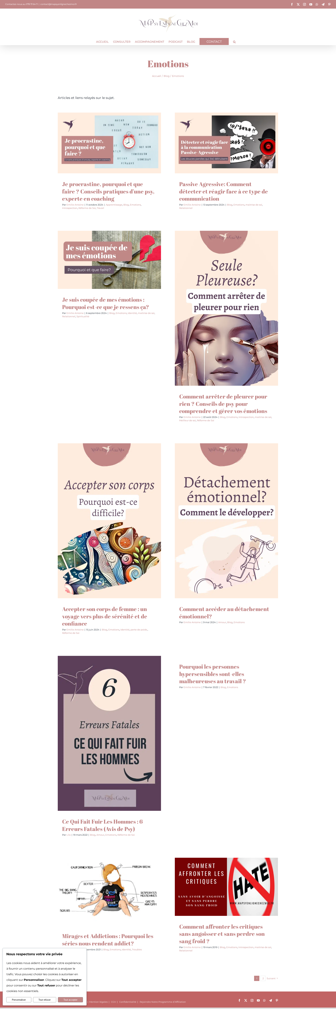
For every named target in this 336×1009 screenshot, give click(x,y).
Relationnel (244, 150)
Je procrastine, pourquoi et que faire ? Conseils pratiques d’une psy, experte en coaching (108, 191)
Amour (217, 528)
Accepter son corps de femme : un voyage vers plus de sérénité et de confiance (104, 616)
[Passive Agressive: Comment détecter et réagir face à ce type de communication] (226, 143)
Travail (145, 154)
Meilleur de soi (243, 319)
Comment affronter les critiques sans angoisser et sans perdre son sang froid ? (222, 934)
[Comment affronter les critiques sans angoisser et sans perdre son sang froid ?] (226, 887)
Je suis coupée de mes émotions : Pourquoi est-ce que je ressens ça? (105, 303)
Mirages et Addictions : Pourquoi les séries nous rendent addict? (107, 939)
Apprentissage (78, 154)
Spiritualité (139, 267)
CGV (113, 1001)
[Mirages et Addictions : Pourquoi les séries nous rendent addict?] (109, 891)
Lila (68, 834)
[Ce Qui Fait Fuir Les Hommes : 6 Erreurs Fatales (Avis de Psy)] (109, 733)
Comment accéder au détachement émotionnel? (224, 612)
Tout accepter (70, 999)
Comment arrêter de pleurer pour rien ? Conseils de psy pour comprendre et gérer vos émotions (223, 404)
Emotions (100, 154)
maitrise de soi (228, 150)
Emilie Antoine (75, 204)
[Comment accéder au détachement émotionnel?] (226, 520)
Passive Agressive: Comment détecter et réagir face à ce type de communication (223, 191)
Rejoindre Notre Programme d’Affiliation (163, 1001)
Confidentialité (127, 1001)
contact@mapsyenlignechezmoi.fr (58, 4)
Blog (90, 154)
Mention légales (98, 1001)
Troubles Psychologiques (124, 899)
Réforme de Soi (131, 154)
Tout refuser (44, 999)
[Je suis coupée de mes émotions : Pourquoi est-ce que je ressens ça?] (109, 260)
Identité (95, 267)
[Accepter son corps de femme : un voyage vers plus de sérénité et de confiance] (109, 520)
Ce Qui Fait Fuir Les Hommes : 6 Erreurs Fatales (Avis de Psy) (102, 825)
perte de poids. (114, 528)
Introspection (114, 154)
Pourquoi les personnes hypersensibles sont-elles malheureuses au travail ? (212, 674)
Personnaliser (19, 999)
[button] (234, 41)
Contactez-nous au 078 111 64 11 (21, 4)
